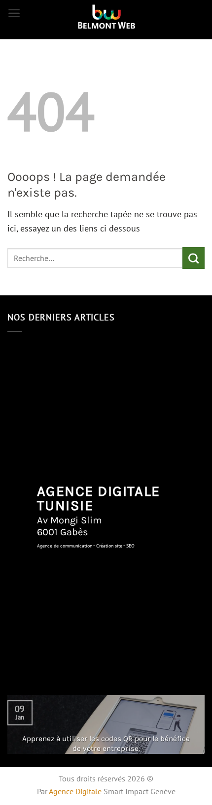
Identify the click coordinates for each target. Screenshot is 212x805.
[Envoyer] (193, 258)
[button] (14, 13)
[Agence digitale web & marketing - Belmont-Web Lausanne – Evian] (106, 17)
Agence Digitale (75, 791)
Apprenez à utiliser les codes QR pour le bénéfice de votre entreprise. (106, 743)
